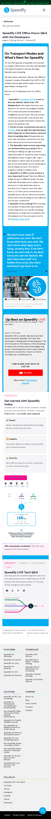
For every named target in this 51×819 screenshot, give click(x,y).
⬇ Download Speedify (15, 477)
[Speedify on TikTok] (12, 590)
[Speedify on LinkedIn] (23, 590)
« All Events (7, 21)
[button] (44, 10)
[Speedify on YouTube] (6, 590)
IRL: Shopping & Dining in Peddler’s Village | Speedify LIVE (37, 631)
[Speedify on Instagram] (18, 590)
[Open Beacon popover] (42, 810)
